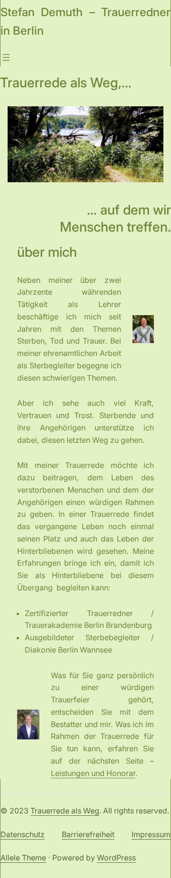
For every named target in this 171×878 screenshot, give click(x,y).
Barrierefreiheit (88, 834)
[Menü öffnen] (6, 57)
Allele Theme (23, 857)
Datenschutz (22, 834)
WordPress (116, 857)
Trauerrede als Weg (64, 810)
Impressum (151, 834)
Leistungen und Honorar (93, 773)
